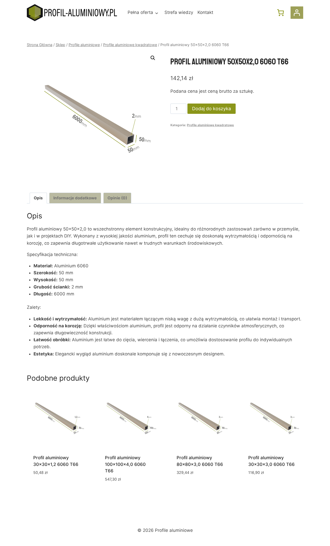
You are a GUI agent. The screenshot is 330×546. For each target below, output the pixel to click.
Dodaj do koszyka (211, 108)
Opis (38, 197)
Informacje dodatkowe (75, 197)
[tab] (38, 198)
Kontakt (205, 12)
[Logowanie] (297, 12)
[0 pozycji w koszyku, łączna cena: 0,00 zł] (280, 13)
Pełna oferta (140, 12)
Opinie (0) (117, 197)
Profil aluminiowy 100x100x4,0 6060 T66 (125, 464)
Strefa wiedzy (178, 12)
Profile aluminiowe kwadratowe (210, 125)
